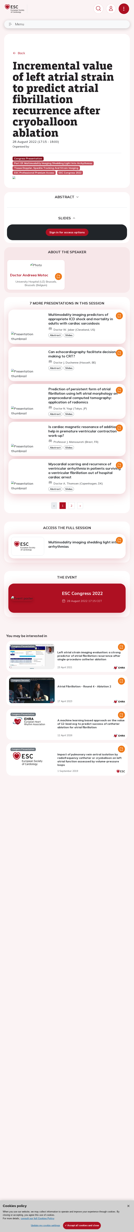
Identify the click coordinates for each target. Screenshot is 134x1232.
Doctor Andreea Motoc (29, 275)
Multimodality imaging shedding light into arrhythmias (83, 544)
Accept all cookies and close (83, 1225)
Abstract (55, 335)
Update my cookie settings (45, 1225)
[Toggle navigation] (124, 8)
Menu (19, 24)
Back (21, 53)
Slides (68, 335)
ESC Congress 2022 (82, 593)
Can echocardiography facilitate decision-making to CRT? (82, 354)
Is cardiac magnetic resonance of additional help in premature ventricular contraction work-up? (84, 431)
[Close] (128, 1206)
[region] (67, 1216)
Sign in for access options (67, 232)
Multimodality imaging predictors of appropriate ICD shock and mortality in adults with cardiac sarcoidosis (80, 318)
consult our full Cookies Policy (37, 1218)
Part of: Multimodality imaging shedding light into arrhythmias (53, 163)
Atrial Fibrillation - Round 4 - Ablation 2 (84, 686)
